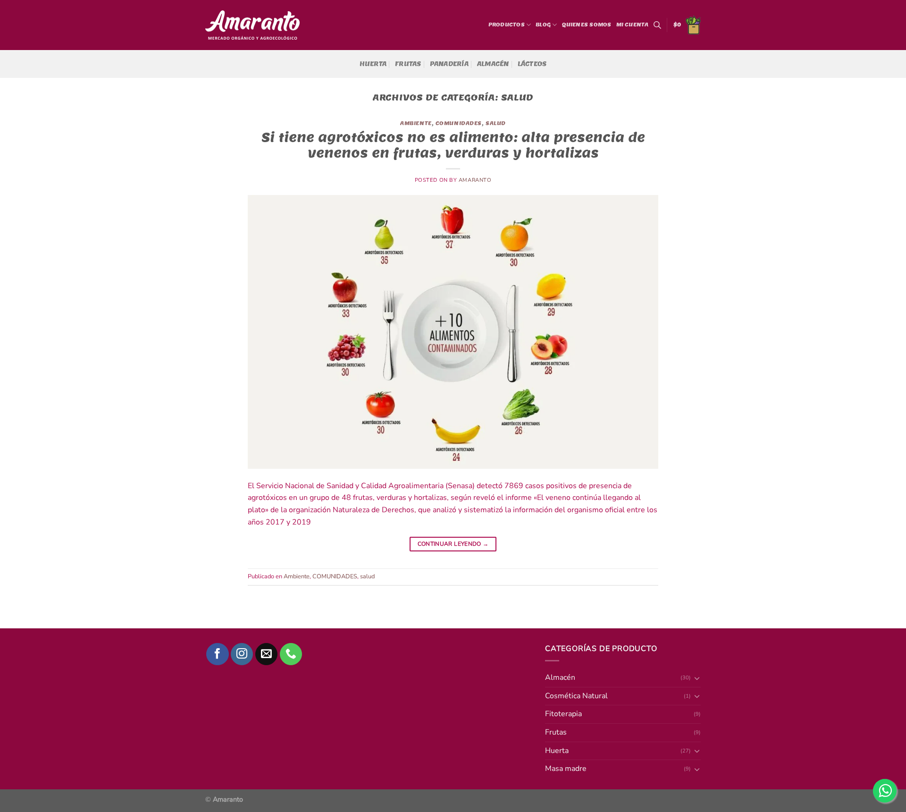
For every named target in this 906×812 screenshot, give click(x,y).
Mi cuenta (632, 24)
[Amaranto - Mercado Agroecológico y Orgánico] (252, 25)
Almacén (493, 64)
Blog (543, 24)
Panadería (449, 64)
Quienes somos (587, 24)
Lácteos (532, 64)
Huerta (373, 64)
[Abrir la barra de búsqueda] (657, 25)
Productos (506, 24)
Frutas (408, 64)
